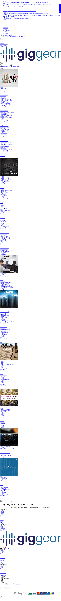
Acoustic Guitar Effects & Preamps (7, 112)
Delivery (2, 520)
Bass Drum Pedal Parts (4, 248)
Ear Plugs (2, 491)
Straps (1, 412)
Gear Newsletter (5, 548)
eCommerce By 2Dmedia (5, 584)
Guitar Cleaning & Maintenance (33, 2)
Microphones (10, 8)
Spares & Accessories (4, 181)
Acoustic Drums (13, 4)
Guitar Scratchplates (4, 155)
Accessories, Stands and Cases (6, 198)
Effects (12, 2)
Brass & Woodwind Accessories (9, 13)
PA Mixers (2, 316)
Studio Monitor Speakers (46, 15)
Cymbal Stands (3, 240)
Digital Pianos (5, 6)
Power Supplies (3, 492)
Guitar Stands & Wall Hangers (6, 142)
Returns (1, 521)
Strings (18, 2)
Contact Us (2, 517)
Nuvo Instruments (27, 13)
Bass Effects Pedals (4, 111)
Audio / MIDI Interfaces (7, 15)
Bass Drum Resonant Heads (5, 228)
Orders (1, 526)
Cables (4, 18)
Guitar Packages (3, 93)
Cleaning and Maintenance (5, 283)
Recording (5, 14)
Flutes (23, 13)
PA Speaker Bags (3, 334)
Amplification (8, 2)
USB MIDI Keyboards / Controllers (7, 277)
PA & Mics (5, 7)
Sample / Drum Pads (4, 180)
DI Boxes (2, 333)
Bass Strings (2, 128)
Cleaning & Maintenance (5, 410)
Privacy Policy (3, 530)
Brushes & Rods (3, 221)
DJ (14, 16)
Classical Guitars (3, 91)
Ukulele (4, 11)
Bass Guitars (2, 90)
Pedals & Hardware (42, 4)
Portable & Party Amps (4, 311)
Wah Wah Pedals (3, 113)
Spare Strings (2, 131)
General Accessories (10, 18)
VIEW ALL (2, 97)
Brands (4, 21)
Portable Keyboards (4, 276)
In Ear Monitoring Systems (5, 339)
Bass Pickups (2, 122)
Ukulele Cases (3, 363)
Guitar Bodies (3, 148)
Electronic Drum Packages (5, 178)
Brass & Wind (5, 12)
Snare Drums (2, 185)
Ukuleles (2, 362)
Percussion (22, 4)
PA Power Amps (3, 317)
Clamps (1, 241)
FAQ (1, 522)
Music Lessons (5, 28)
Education (5, 29)
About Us (2, 510)
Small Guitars (3, 96)
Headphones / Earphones (5, 489)
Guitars (4, 1)
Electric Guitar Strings (4, 126)
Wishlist (1, 527)
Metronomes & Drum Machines (6, 217)
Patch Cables (2, 484)
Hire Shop (5, 25)
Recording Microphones (55, 15)
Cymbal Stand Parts (4, 249)
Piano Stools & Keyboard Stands (6, 286)
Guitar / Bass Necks (4, 147)
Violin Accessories (3, 375)
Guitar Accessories (23, 2)
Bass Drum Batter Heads (5, 226)
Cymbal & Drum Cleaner (5, 210)
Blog (4, 23)
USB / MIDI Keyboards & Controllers (34, 15)
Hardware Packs (3, 244)
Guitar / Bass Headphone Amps (6, 115)
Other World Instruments (31, 11)
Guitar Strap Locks (4, 141)
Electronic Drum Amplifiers (5, 179)
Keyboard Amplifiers (4, 284)
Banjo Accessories (3, 368)
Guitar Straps (2, 140)
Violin (14, 11)
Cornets (20, 13)
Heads (37, 4)
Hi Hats (1, 193)
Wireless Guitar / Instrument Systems (7, 138)
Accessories (5, 17)
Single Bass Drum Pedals (5, 237)
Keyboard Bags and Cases (5, 285)
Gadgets (2, 215)
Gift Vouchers (16, 18)
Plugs (1, 485)
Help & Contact (6, 31)
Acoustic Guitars (3, 89)
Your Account (3, 525)
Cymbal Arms (3, 242)
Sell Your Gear (3, 518)
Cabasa (1, 203)
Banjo (7, 11)
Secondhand (5, 19)
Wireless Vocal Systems (4, 338)
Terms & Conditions (4, 529)
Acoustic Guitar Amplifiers (5, 102)
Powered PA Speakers (4, 312)
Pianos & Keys (6, 5)
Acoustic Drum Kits (4, 184)
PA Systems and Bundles (5, 309)
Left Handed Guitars (4, 95)
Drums (4, 3)
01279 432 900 (5, 33)
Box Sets (2, 189)
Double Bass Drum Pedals (5, 238)
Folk (4, 10)
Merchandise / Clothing (23, 18)
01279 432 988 (3, 575)
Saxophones (37, 13)
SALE (4, 20)
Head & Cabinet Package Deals (6, 104)
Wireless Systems (42, 8)
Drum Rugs (2, 213)
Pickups (15, 2)
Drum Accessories (27, 4)
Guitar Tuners (3, 134)
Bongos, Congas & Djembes (5, 202)
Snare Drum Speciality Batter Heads (7, 231)
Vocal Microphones (4, 320)
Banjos (1, 367)
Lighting (14, 8)
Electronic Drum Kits (4, 177)
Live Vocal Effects (19, 8)
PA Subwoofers (3, 314)
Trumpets (46, 13)
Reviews (2, 511)
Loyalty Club (2, 514)
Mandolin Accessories (4, 379)
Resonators (22, 11)
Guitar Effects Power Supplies (6, 117)
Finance (1, 523)
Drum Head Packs (3, 229)
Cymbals (18, 4)
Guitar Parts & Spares (44, 2)
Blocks (1, 200)
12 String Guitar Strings (4, 129)
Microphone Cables (4, 478)
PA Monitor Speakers (4, 315)
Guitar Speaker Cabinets (5, 103)
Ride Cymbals (3, 194)
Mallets (1, 222)
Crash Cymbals (3, 191)
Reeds (1, 408)
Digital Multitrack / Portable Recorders (19, 15)
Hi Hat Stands (3, 239)
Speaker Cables (3, 479)
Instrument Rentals (6, 30)
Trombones (42, 13)
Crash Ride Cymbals (4, 192)
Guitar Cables (3, 135)
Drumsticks (33, 4)
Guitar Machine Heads (4, 152)
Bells (1, 199)
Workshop (5, 24)
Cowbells (2, 205)
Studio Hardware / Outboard (8, 16)
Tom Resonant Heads (4, 233)
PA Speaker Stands (4, 332)
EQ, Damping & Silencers (5, 214)
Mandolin (18, 11)
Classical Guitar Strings (4, 130)
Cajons (1, 204)
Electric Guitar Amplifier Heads (6, 100)
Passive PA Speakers (4, 313)
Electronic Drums (6, 4)
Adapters (2, 480)
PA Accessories (36, 8)
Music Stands (3, 488)
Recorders (33, 13)
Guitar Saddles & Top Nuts (5, 153)
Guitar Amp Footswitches (5, 106)
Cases (1, 209)
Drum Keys (2, 211)
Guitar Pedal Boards (4, 116)
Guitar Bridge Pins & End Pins (6, 149)
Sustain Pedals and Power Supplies (7, 287)
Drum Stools (2, 243)
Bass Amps (2, 101)
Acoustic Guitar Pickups (5, 121)
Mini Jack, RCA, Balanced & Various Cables (9, 482)
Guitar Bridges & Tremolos (5, 150)
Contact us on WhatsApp (7, 35)
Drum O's (2, 212)
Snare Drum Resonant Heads (5, 230)
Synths (14, 6)
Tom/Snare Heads (3, 234)
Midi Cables (2, 481)
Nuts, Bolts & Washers (4, 251)
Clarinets (17, 13)
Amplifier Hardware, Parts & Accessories (8, 105)
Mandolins (2, 378)
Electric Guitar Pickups (4, 120)
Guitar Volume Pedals (4, 114)
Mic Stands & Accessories (28, 8)
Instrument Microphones (5, 322)
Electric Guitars (3, 88)
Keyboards (10, 6)
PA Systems (5, 8)
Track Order (2, 528)
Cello (25, 11)
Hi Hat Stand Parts (4, 250)
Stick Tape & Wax (3, 223)
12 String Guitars (3, 92)
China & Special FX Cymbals (6, 190)
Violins (1, 374)
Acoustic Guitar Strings (4, 127)
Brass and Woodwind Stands (5, 409)
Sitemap (16, 583)
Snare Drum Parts (3, 252)
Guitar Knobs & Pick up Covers (6, 151)
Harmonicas (11, 11)
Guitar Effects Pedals (4, 110)
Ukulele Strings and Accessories (6, 364)
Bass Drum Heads (3, 227)
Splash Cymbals (3, 195)
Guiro (1, 206)
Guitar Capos (2, 136)
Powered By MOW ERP (15, 584)
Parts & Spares (48, 4)
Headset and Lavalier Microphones (7, 321)
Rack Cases (2, 335)
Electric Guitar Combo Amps (5, 99)
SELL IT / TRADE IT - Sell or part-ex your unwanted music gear (12, 36)
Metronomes (2, 490)
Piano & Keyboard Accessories (21, 6)
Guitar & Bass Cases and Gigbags (6, 137)
